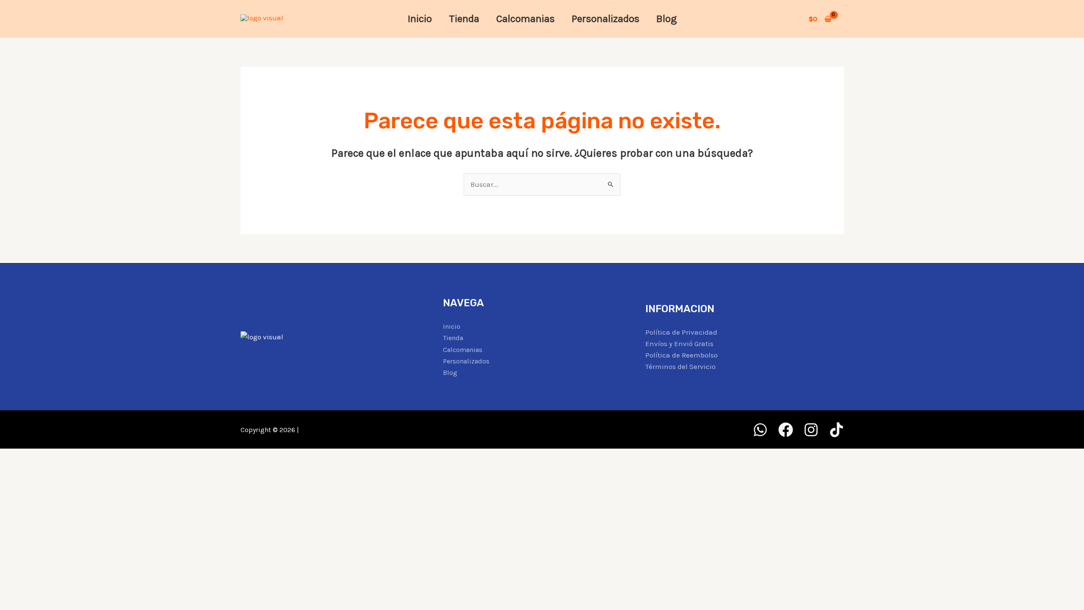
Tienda (464, 19)
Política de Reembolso (681, 355)
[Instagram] (811, 429)
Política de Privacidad (681, 332)
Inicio (420, 19)
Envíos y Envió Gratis (679, 343)
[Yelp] (760, 429)
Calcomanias (525, 19)
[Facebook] (785, 429)
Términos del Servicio (680, 366)
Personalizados (605, 19)
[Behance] (836, 429)
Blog (666, 19)
